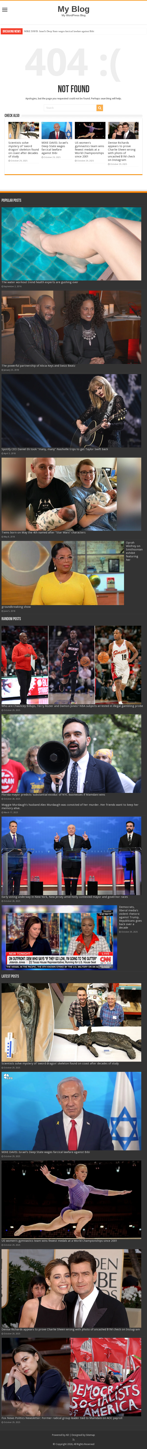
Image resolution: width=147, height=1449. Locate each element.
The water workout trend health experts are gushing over (40, 282)
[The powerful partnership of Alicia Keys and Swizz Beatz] (71, 327)
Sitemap (90, 1435)
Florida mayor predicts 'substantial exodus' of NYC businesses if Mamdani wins (53, 794)
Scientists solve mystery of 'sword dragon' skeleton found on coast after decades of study (23, 149)
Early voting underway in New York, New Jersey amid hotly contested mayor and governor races (65, 897)
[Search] (99, 108)
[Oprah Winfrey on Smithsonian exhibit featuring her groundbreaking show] (63, 573)
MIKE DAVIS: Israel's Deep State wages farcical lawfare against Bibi (55, 148)
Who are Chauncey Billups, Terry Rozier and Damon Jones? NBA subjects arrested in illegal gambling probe (72, 706)
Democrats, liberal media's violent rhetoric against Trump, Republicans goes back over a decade (130, 917)
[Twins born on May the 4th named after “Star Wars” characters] (71, 494)
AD (67, 1435)
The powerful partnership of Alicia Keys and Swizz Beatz (38, 365)
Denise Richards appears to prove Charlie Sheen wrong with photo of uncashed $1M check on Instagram (78, 31)
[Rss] (73, 1439)
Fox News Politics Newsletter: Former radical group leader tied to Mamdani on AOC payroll (62, 1418)
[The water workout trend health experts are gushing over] (71, 244)
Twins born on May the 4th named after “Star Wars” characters (44, 532)
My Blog (74, 9)
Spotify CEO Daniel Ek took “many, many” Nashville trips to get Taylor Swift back (55, 449)
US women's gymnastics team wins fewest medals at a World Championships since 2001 (89, 149)
